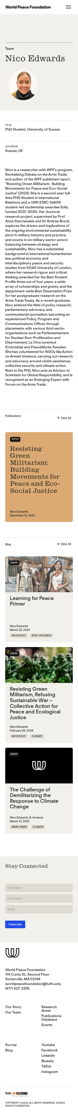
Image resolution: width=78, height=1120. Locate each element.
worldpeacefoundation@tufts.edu (33, 984)
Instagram (49, 1072)
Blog (9, 1050)
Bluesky (47, 1061)
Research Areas (49, 1009)
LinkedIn (48, 1055)
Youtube (48, 1045)
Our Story (13, 1007)
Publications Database (51, 1017)
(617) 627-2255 (17, 988)
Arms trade (19, 826)
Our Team (13, 1012)
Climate (37, 736)
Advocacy (19, 635)
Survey (11, 1045)
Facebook (49, 1050)
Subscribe (15, 924)
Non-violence (41, 635)
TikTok (46, 1066)
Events (46, 1025)
